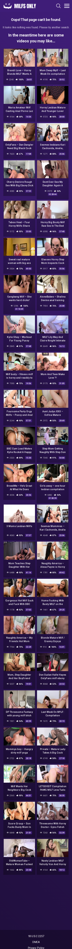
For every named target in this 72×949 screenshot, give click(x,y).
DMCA (36, 942)
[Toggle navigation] (66, 6)
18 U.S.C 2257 (36, 936)
